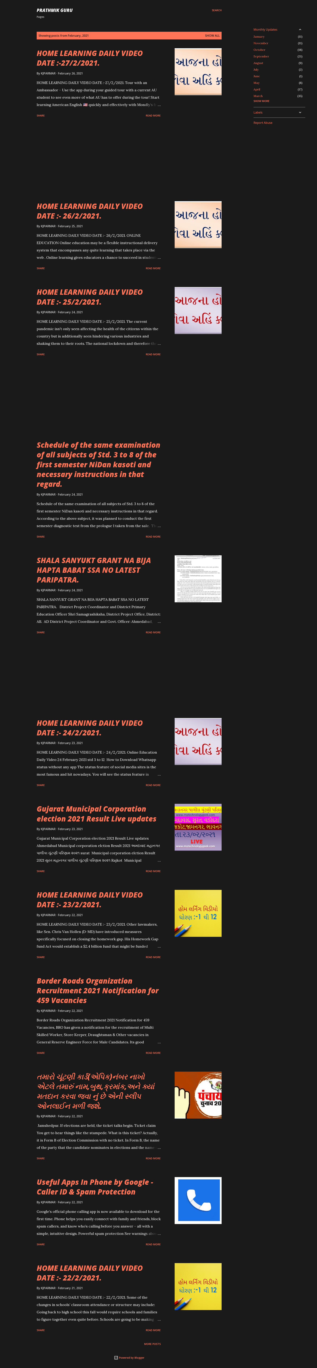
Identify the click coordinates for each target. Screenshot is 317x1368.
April (257, 89)
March (258, 96)
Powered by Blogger (131, 1357)
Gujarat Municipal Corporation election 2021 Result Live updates (96, 813)
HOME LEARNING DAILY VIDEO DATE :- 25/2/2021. (90, 297)
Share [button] (41, 115)
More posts (152, 1344)
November (261, 43)
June (257, 76)
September (261, 56)
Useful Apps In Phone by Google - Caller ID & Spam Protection (95, 1187)
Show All (212, 36)
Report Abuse (263, 123)
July (256, 69)
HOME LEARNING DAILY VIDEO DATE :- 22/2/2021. (90, 1273)
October (259, 50)
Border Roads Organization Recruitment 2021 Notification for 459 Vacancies (97, 990)
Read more (153, 115)
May (256, 83)
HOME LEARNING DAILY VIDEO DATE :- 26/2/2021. (90, 211)
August (258, 63)
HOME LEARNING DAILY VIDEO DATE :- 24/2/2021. (90, 728)
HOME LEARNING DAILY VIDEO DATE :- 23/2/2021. (90, 899)
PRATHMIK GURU (55, 10)
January (259, 36)
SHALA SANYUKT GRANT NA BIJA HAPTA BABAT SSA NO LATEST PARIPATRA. (94, 570)
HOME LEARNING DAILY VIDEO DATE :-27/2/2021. (90, 58)
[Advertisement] (99, 160)
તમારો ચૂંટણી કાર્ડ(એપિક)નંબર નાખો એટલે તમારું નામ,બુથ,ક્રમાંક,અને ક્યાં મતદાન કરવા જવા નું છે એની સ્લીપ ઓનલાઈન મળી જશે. (95, 1091)
